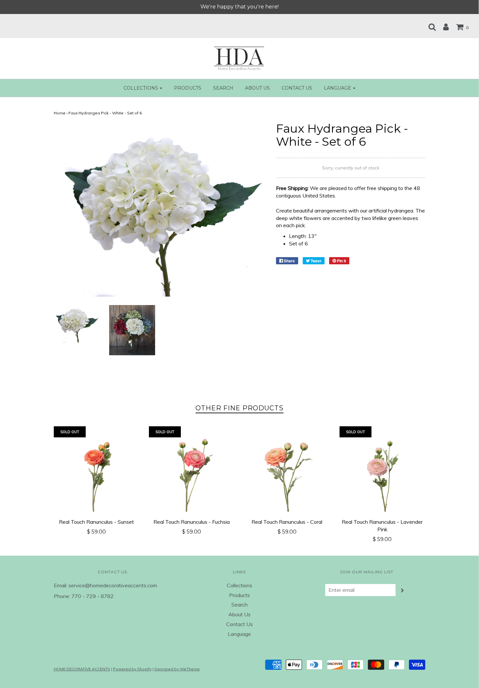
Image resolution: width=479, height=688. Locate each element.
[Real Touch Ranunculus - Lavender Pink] (382, 469)
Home (59, 112)
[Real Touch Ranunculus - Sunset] (96, 469)
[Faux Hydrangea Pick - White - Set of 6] (77, 323)
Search (223, 88)
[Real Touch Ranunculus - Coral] (287, 469)
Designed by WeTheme (177, 668)
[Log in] (443, 27)
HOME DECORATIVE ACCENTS (82, 668)
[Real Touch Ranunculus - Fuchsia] (192, 469)
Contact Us (297, 88)
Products (187, 88)
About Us (257, 88)
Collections (239, 585)
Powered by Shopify (132, 668)
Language (239, 634)
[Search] (429, 27)
